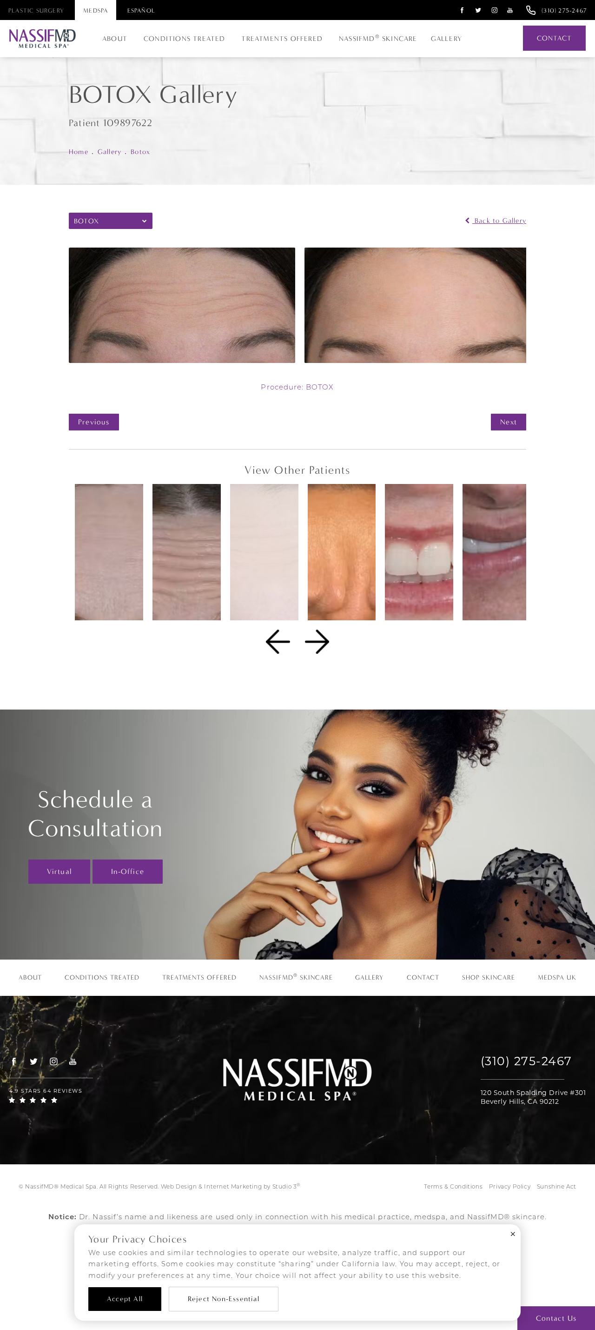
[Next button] (317, 642)
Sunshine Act (556, 1187)
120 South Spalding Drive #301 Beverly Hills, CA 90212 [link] (533, 1097)
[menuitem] (461, 10)
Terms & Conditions (453, 1187)
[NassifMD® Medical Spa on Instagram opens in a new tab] (494, 10)
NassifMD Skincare (378, 38)
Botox (140, 152)
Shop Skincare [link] (488, 977)
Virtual (59, 871)
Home (78, 152)
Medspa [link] (95, 10)
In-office (127, 871)
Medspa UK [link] (557, 977)
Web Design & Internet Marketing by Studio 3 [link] (230, 1186)
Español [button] (141, 10)
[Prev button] (278, 642)
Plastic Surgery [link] (36, 10)
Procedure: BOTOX (297, 387)
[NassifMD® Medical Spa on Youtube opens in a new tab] (510, 10)
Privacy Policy (509, 1187)
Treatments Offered (282, 38)
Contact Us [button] (556, 1318)
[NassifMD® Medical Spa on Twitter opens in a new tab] (478, 10)
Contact (554, 38)
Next (508, 421)
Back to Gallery (499, 220)
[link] (564, 10)
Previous (94, 421)
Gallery (446, 38)
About (114, 38)
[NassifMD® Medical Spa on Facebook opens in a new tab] (462, 10)
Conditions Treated (184, 38)
